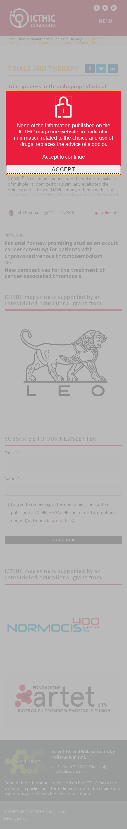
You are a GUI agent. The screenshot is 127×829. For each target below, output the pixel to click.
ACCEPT (63, 169)
